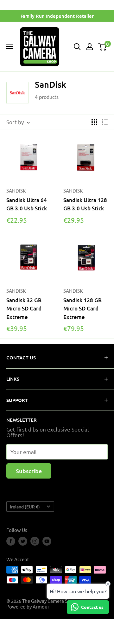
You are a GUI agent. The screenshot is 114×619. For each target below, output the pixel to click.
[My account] (89, 46)
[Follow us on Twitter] (22, 541)
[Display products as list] (105, 122)
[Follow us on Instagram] (34, 541)
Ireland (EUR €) (25, 506)
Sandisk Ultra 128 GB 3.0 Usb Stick (85, 204)
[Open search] (77, 46)
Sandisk (16, 291)
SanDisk (16, 190)
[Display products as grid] (94, 122)
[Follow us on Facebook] (10, 541)
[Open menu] (9, 46)
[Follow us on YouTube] (46, 541)
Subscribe (29, 470)
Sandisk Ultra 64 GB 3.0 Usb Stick (26, 204)
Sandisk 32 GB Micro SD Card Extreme (23, 308)
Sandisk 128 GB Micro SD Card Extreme (82, 308)
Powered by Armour (27, 606)
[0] (102, 47)
